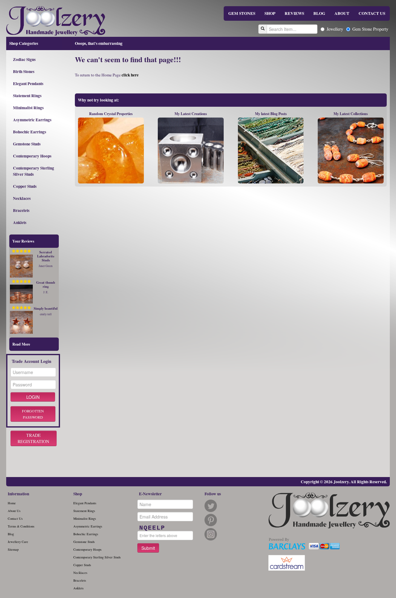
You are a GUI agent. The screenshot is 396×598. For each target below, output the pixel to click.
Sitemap (13, 549)
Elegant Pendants (28, 83)
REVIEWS (294, 13)
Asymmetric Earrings (32, 120)
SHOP (270, 13)
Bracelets (21, 210)
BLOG (319, 13)
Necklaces (22, 198)
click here (130, 75)
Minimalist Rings (28, 108)
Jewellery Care (18, 542)
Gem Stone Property (370, 29)
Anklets (19, 222)
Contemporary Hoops (32, 156)
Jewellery (335, 29)
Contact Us (15, 518)
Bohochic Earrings (29, 132)
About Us (14, 511)
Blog (11, 534)
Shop (77, 494)
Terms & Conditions (21, 526)
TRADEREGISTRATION (33, 438)
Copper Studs (25, 186)
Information (18, 494)
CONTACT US (372, 13)
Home (12, 503)
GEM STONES (241, 13)
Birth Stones (23, 71)
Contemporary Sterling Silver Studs (33, 171)
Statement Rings (27, 95)
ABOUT (341, 13)
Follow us (212, 494)
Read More (21, 344)
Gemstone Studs (27, 144)
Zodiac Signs (24, 59)
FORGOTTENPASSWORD (33, 413)
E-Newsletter (150, 494)
